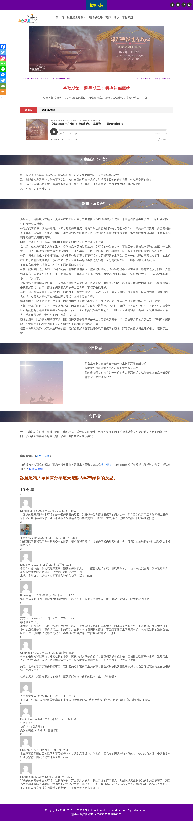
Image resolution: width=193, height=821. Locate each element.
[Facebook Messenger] (3, 75)
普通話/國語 (48, 110)
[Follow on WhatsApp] (189, 4)
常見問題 (127, 17)
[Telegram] (3, 80)
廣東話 (29, 110)
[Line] (3, 69)
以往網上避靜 (75, 17)
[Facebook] (3, 46)
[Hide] (1, 97)
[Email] (3, 86)
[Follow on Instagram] (178, 4)
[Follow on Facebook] (172, 4)
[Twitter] (3, 52)
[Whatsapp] (3, 63)
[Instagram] (3, 58)
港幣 (47, 455)
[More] (3, 92)
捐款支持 (96, 5)
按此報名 (106, 464)
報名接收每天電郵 (100, 17)
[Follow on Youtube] (183, 4)
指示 (116, 17)
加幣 (38, 455)
